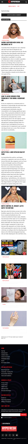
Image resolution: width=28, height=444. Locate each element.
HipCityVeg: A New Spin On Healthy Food (13, 153)
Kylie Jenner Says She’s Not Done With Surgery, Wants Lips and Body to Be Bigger (14, 306)
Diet (19, 6)
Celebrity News (5, 40)
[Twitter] (13, 435)
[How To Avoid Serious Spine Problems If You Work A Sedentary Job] (14, 84)
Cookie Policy (4, 438)
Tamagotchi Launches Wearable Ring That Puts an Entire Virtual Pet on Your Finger (14, 330)
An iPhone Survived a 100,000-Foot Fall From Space (13, 259)
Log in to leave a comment (14, 14)
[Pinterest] (9, 435)
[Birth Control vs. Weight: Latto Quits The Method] (14, 194)
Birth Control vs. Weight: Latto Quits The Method (12, 207)
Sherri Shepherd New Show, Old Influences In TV (12, 43)
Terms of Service (16, 438)
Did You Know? (5, 94)
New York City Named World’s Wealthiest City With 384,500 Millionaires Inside (13, 282)
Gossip (4, 304)
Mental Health (12, 6)
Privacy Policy (14, 417)
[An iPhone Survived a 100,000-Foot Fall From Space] (14, 247)
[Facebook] (2, 435)
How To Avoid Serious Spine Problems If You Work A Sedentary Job (13, 98)
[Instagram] (6, 435)
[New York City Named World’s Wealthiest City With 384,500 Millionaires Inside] (14, 271)
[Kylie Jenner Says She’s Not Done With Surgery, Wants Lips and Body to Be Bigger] (14, 294)
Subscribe (23, 414)
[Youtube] (16, 435)
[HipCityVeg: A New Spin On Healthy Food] (14, 140)
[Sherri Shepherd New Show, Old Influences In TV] (14, 30)
